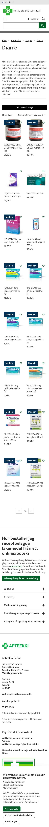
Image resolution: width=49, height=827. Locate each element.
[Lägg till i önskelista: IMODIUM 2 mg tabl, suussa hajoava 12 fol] (43, 363)
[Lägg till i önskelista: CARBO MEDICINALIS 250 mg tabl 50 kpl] (43, 122)
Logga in (34, 19)
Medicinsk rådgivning (15, 605)
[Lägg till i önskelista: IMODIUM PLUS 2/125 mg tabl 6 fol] (20, 314)
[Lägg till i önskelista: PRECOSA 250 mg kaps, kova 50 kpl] (43, 460)
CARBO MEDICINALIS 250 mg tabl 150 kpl (13, 147)
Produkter (16, 40)
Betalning (9, 596)
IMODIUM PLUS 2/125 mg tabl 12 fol (34, 291)
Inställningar (11, 821)
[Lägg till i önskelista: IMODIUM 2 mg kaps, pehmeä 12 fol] (20, 265)
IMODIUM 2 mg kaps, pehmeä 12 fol (12, 291)
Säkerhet (9, 588)
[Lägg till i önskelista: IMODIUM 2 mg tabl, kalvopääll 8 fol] (20, 363)
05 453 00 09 (8, 707)
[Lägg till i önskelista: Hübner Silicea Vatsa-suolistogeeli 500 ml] (43, 217)
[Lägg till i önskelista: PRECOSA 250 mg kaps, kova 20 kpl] (43, 411)
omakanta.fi (15, 566)
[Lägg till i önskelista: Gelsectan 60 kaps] (43, 171)
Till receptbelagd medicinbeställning (21, 578)
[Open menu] (5, 19)
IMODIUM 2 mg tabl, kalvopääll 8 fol (12, 388)
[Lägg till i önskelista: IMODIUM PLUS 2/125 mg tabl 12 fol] (43, 265)
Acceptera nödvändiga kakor (19, 815)
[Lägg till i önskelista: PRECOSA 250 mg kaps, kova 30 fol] (20, 460)
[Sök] (42, 25)
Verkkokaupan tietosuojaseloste (17, 738)
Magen (29, 40)
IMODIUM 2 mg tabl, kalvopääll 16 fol (35, 339)
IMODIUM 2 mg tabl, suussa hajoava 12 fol (34, 388)
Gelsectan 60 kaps (35, 193)
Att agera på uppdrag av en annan (22, 621)
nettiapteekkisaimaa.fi (27, 10)
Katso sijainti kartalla (12, 664)
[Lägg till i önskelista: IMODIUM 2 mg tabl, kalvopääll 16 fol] (43, 314)
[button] (24, 107)
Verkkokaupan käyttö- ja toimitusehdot (20, 744)
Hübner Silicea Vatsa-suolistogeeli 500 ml (36, 242)
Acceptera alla (11, 809)
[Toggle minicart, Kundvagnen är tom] (43, 19)
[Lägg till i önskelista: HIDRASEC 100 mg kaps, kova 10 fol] (20, 217)
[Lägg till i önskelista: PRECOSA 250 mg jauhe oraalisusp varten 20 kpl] (20, 411)
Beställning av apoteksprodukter (21, 613)
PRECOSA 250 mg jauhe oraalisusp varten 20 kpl (12, 437)
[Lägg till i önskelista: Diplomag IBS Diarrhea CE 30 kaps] (20, 171)
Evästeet (6, 741)
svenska (8, 2)
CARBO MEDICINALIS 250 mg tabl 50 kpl (35, 147)
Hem (4, 40)
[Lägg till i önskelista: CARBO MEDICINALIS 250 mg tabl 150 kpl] (20, 122)
